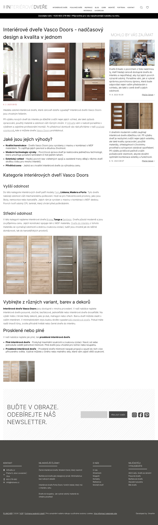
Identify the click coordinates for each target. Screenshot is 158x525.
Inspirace (88, 7)
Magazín (96, 476)
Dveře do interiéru (80, 223)
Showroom (99, 11)
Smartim (151, 513)
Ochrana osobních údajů (35, 513)
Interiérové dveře (60, 7)
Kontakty (96, 479)
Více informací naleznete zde (105, 513)
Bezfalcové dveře (135, 479)
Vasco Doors (43, 130)
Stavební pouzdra (135, 482)
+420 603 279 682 (61, 16)
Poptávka (121, 7)
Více (8, 476)
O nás (95, 470)
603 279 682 (11, 479)
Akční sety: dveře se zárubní (139, 473)
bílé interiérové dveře (79, 319)
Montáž (111, 7)
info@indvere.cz (12, 482)
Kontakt (131, 7)
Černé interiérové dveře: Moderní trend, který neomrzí (60, 470)
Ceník (103, 7)
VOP (21, 513)
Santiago (67, 219)
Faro (57, 192)
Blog (97, 7)
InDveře (71, 123)
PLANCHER (7, 513)
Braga (50, 219)
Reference (88, 11)
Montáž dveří (98, 485)
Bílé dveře (132, 485)
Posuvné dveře (76, 7)
